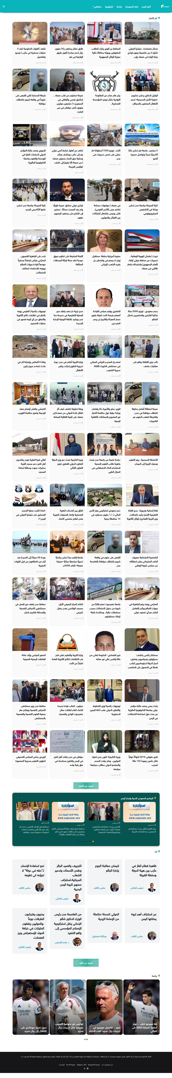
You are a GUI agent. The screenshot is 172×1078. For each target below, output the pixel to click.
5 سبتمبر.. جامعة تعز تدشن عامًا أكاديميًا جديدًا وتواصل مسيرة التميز (143, 154)
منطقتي (97, 6)
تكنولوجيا (109, 6)
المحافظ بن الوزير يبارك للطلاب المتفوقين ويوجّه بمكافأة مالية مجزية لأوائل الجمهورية (106, 52)
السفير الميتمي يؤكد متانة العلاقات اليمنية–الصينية (34, 657)
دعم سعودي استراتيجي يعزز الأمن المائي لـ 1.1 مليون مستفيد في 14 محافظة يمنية (104, 514)
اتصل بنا (62, 1064)
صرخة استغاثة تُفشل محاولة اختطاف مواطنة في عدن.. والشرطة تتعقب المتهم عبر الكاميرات (145, 414)
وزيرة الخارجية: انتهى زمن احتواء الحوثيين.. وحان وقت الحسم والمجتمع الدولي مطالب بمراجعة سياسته (105, 762)
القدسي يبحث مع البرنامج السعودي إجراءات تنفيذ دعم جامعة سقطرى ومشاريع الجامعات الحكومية (106, 829)
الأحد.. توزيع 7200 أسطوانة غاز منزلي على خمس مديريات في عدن (106, 154)
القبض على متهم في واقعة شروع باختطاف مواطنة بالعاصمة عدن (105, 561)
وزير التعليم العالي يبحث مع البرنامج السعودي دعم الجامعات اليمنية (142, 830)
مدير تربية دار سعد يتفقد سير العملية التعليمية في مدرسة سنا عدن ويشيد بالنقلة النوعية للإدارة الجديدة (68, 317)
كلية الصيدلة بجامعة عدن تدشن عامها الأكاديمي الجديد (31, 207)
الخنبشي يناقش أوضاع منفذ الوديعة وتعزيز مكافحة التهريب (32, 410)
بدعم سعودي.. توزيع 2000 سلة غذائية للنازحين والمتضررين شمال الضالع (142, 315)
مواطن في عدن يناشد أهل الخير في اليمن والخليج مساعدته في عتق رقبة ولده (68, 760)
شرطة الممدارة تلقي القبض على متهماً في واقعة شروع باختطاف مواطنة (31, 99)
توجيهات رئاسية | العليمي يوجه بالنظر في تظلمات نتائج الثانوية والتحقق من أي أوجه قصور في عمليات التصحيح (31, 317)
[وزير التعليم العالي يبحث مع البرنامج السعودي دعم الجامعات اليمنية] (139, 812)
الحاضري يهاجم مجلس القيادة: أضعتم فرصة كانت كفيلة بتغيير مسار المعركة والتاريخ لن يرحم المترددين (105, 317)
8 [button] (78, 841)
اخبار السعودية (132, 6)
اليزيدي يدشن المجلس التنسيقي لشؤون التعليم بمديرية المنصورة (30, 758)
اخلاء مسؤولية (81, 1064)
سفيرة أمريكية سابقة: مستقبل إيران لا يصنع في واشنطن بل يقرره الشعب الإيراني (106, 260)
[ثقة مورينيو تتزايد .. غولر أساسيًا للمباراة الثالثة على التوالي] (141, 1007)
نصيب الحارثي (136, 887)
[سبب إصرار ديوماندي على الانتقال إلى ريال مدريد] (31, 1007)
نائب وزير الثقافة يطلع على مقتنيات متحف (145, 364)
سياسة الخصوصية (94, 1064)
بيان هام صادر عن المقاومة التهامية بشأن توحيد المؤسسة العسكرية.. (106, 99)
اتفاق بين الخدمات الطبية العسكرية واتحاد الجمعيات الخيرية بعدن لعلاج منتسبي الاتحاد (68, 514)
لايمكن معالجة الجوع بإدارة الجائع (107, 868)
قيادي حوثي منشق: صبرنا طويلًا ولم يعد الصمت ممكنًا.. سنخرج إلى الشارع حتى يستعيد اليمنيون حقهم (68, 211)
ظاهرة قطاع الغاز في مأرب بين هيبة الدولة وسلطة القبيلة (144, 870)
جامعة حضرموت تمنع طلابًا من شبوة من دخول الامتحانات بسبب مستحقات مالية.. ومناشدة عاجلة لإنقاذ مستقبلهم (105, 610)
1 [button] (93, 841)
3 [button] (89, 841)
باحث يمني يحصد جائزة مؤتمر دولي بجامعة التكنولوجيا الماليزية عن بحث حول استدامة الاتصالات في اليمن (143, 712)
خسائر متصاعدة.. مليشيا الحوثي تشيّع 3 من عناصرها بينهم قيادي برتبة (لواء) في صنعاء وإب (143, 52)
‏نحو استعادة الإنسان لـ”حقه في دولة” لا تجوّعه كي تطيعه (32, 870)
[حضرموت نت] (165, 6)
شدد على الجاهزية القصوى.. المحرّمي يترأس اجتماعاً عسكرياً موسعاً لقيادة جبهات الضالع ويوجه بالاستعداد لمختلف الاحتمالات (32, 264)
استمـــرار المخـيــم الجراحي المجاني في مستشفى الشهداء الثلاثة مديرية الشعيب (105, 366)
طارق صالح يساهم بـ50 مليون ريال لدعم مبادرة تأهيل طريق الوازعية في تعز (69, 52)
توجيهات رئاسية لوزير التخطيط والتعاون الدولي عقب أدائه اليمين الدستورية (105, 710)
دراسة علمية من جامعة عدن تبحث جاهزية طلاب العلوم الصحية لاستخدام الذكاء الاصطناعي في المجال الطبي (104, 465)
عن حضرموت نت (107, 1064)
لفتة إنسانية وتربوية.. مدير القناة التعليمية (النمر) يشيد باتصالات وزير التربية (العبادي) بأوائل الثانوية (142, 514)
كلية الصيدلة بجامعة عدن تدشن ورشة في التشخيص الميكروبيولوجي (143, 209)
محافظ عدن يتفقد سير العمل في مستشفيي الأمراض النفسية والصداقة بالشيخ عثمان (30, 608)
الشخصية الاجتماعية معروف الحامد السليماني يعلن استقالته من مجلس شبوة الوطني (144, 561)
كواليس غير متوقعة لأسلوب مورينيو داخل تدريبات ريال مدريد (69, 1027)
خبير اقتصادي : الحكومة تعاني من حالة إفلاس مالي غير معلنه (104, 657)
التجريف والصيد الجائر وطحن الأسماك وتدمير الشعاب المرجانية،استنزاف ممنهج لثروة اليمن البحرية (68, 877)
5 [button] (84, 841)
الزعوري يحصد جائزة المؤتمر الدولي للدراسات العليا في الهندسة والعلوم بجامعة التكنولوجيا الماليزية (33, 156)
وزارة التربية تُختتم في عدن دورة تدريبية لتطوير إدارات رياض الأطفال (68, 366)
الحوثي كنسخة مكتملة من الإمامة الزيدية (106, 916)
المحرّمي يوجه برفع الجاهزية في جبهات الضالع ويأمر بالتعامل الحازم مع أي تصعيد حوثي (143, 608)
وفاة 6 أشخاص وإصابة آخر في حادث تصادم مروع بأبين (32, 364)
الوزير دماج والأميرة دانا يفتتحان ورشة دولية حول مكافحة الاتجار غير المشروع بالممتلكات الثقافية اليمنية (105, 414)
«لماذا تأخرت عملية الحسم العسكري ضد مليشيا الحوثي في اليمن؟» (31, 514)
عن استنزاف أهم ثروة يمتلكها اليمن (143, 916)
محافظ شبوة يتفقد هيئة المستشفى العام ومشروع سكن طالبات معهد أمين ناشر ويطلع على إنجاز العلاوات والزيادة (68, 831)
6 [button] (82, 841)
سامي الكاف (99, 887)
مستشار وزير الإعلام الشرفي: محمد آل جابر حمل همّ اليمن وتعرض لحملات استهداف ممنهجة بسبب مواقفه (34, 829)
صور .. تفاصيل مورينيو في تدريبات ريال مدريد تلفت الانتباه (104, 1029)
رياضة (119, 6)
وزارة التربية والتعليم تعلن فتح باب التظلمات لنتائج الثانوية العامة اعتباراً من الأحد (67, 659)
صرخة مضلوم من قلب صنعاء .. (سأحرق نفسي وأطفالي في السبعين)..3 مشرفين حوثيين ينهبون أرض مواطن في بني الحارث (68, 103)
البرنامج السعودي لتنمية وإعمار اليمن (137, 798)
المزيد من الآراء (86, 963)
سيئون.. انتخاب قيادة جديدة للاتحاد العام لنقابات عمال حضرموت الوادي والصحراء (70, 710)
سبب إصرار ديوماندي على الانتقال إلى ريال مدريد (33, 1029)
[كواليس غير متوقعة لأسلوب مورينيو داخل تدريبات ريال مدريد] (67, 1007)
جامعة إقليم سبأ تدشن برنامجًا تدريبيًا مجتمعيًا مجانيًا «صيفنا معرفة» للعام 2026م (69, 561)
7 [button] (80, 841)
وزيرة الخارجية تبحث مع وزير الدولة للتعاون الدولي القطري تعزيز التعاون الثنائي (67, 463)
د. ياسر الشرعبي (62, 942)
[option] (139, 818)
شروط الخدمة (70, 1064)
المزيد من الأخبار (86, 786)
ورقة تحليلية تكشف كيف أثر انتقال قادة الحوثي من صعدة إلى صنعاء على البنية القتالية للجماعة (68, 412)
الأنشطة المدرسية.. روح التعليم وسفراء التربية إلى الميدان (143, 461)
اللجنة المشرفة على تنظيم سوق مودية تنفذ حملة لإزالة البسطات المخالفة (68, 260)
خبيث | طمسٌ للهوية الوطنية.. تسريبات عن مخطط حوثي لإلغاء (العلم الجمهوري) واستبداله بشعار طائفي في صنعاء (142, 262)
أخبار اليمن (146, 6)
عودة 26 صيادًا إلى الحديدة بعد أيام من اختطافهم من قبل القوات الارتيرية (30, 561)
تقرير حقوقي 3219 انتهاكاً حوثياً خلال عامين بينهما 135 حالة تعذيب (143, 760)
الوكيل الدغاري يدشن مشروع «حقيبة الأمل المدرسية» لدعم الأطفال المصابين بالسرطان (144, 99)
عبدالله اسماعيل (99, 936)
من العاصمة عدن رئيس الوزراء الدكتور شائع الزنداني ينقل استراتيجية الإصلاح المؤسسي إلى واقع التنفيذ (67, 923)
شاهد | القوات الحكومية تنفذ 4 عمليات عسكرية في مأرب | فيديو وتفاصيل (30, 52)
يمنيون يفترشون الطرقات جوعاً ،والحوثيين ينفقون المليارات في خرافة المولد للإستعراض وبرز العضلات (31, 925)
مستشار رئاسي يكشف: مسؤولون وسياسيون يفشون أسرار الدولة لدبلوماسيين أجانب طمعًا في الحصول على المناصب (143, 661)
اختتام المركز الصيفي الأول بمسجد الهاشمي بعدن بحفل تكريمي (70, 608)
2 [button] (91, 841)
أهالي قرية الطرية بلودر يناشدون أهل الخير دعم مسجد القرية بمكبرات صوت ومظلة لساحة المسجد (31, 465)
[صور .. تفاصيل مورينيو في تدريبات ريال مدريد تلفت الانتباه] (104, 1007)
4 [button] (87, 841)
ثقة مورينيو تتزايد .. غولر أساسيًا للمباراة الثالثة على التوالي (144, 1027)
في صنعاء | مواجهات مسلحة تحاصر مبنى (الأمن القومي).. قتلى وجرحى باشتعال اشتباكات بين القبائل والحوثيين (106, 211)
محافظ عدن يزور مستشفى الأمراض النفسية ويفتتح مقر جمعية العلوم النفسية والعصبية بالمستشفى (31, 712)
